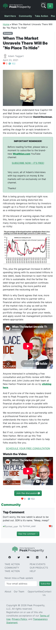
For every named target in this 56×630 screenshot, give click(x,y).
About (8, 591)
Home (6, 24)
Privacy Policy (19, 619)
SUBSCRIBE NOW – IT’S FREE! (28, 163)
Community (25, 16)
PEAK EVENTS (37, 564)
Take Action (41, 16)
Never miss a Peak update (19, 578)
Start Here (10, 16)
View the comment (27, 534)
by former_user (27, 526)
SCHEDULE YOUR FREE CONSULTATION (28, 448)
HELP (33, 571)
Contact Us (47, 593)
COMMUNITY (12, 567)
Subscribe (45, 583)
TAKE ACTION (12, 564)
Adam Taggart (16, 56)
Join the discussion (27, 493)
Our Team (19, 591)
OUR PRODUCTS (39, 567)
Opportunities (35, 591)
